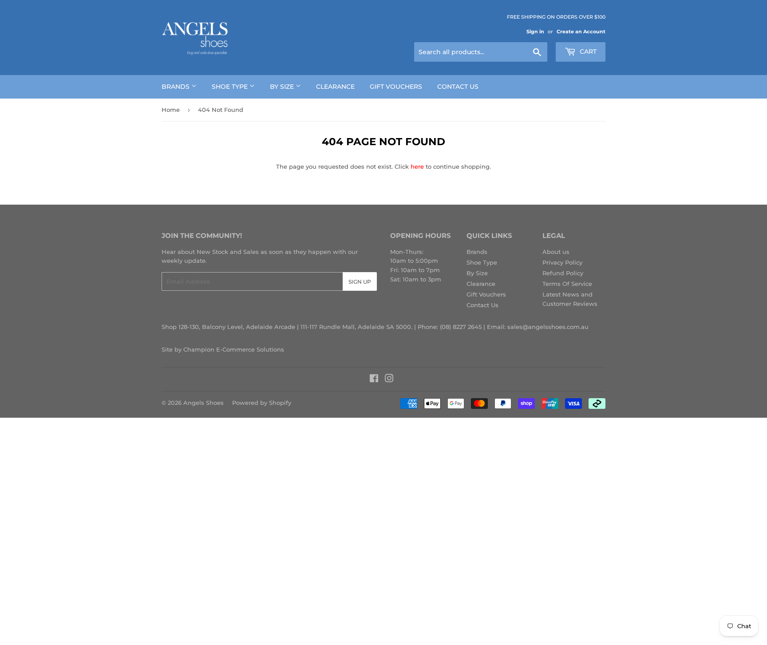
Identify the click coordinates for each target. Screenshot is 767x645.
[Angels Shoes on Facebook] (374, 379)
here (417, 166)
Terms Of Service (567, 283)
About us (555, 251)
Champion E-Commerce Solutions (233, 349)
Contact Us (457, 87)
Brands (176, 87)
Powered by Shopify (261, 402)
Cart (587, 51)
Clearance (335, 87)
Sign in (535, 31)
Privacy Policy (562, 262)
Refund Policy (562, 273)
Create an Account (581, 31)
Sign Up (359, 281)
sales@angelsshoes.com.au (548, 326)
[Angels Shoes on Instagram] (389, 379)
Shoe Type (230, 87)
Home (171, 109)
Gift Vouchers (396, 87)
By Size (283, 87)
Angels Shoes (203, 402)
